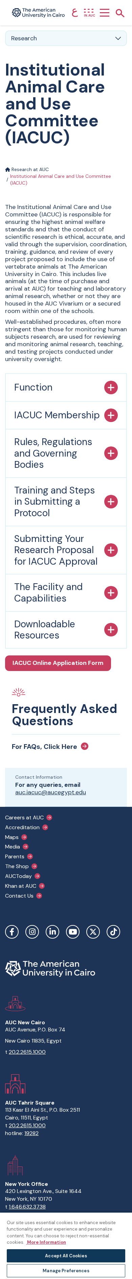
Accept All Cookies (66, 1256)
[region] (66, 1245)
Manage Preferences (66, 1271)
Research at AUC (29, 169)
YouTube (73, 932)
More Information (46, 1242)
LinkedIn (52, 932)
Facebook (12, 932)
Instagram (32, 932)
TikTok (113, 932)
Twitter (93, 932)
